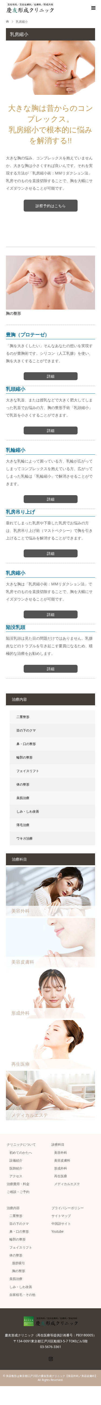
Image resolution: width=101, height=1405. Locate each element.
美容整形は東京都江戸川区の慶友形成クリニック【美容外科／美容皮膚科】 (51, 1376)
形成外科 (60, 1168)
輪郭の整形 (24, 757)
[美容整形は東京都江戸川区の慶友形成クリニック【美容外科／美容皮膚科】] (53, 8)
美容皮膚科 (62, 1160)
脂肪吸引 (18, 1263)
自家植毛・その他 (22, 1294)
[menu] (93, 8)
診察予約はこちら (51, 205)
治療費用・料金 (18, 1184)
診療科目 (57, 1144)
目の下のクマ (26, 730)
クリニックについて (21, 1144)
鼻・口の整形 (26, 744)
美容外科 (60, 1152)
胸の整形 (18, 1271)
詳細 (50, 376)
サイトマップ (61, 1215)
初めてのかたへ (20, 1152)
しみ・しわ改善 (27, 811)
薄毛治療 (22, 825)
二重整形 (22, 717)
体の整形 (22, 784)
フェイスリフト (27, 771)
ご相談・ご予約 (18, 1191)
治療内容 (13, 1208)
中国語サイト (61, 1223)
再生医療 (60, 1176)
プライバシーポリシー (67, 1208)
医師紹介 (15, 1168)
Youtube (57, 1231)
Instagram (51, 1358)
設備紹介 (15, 1160)
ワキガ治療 (24, 838)
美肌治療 (22, 798)
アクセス (15, 1176)
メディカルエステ (67, 1184)
